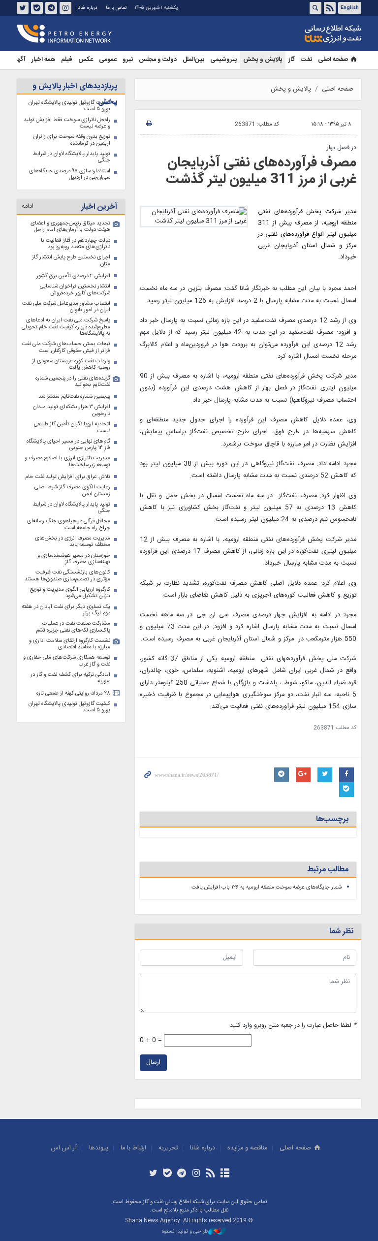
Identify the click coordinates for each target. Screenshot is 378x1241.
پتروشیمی (223, 60)
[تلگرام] (182, 1174)
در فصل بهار (341, 148)
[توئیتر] (153, 1174)
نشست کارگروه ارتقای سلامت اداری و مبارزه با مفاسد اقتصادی (69, 644)
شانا (299, 34)
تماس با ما (116, 8)
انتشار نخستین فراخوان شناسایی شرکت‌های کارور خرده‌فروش (75, 289)
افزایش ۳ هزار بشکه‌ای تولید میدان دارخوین (71, 410)
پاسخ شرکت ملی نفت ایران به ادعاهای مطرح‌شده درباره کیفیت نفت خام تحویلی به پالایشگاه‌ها (66, 327)
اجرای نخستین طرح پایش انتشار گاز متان (71, 260)
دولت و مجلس (158, 60)
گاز (291, 60)
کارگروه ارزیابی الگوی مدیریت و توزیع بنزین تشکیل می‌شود (70, 593)
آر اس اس (64, 1148)
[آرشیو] (225, 1174)
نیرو (128, 60)
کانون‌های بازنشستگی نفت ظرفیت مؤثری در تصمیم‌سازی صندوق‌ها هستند (67, 575)
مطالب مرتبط (327, 869)
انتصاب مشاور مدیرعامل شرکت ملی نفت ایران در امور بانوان (66, 307)
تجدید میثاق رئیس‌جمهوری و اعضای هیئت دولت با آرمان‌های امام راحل (70, 226)
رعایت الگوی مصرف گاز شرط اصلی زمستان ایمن (72, 490)
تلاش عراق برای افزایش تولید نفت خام (67, 477)
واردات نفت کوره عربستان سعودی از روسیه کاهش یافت (71, 364)
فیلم (66, 60)
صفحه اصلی (333, 60)
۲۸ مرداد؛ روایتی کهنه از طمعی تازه (73, 693)
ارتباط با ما (133, 1148)
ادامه (27, 206)
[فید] (210, 1174)
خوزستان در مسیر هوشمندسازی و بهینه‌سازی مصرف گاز (73, 559)
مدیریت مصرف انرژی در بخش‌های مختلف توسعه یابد (72, 541)
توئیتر (23, 8)
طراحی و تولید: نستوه (185, 1232)
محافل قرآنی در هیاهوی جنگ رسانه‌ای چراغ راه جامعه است (68, 524)
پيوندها (98, 1148)
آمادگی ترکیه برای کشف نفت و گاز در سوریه (70, 678)
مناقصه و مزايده (247, 1148)
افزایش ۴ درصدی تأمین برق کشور (73, 276)
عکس (85, 60)
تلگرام (51, 8)
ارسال (153, 1062)
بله (37, 8)
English (350, 8)
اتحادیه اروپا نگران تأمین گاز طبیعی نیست (72, 427)
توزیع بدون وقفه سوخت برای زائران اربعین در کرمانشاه (71, 140)
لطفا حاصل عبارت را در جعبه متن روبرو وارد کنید (293, 1025)
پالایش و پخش (263, 60)
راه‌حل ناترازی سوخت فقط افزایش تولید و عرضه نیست (67, 123)
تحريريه (168, 1148)
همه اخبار (43, 60)
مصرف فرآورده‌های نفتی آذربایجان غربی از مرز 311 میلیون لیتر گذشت (261, 171)
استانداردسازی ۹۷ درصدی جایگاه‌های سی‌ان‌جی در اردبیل (69, 174)
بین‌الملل (193, 60)
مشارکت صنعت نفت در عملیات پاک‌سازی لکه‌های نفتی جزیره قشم (73, 627)
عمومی (108, 60)
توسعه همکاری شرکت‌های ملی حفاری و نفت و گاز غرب (66, 661)
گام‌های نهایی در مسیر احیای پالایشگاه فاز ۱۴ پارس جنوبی (68, 444)
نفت (306, 60)
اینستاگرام (65, 8)
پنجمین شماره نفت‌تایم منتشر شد (74, 396)
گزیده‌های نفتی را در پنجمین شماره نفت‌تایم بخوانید (72, 381)
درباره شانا (87, 8)
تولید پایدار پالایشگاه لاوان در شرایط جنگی (71, 157)
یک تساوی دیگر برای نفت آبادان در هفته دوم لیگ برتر (66, 610)
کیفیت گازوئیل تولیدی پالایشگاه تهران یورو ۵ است (69, 707)
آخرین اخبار (99, 207)
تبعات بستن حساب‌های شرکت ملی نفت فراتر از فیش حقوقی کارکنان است (66, 347)
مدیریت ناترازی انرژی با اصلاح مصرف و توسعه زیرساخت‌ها (67, 461)
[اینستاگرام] (196, 1174)
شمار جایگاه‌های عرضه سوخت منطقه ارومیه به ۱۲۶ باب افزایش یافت (266, 887)
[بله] (167, 1174)
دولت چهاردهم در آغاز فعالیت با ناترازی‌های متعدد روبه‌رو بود (75, 244)
